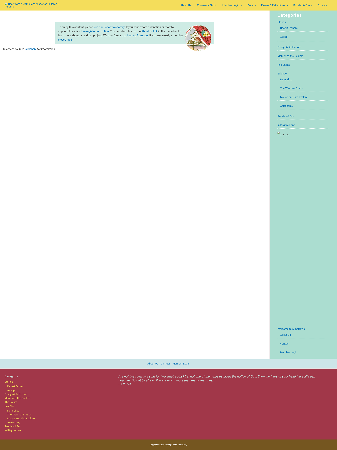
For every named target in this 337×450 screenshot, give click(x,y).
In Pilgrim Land (286, 125)
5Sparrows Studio (206, 5)
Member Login (230, 5)
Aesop (284, 36)
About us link (149, 31)
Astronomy (286, 105)
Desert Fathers (289, 28)
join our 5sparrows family (109, 27)
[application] (240, 5)
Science (322, 5)
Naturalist (286, 79)
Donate (251, 5)
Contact (284, 343)
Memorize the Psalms (290, 56)
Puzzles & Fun (301, 5)
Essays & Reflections (273, 5)
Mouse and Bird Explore (294, 97)
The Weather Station (292, 88)
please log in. (66, 39)
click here (31, 49)
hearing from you (137, 35)
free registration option (95, 31)
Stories (281, 22)
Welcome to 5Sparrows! (291, 328)
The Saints (283, 64)
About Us (185, 5)
